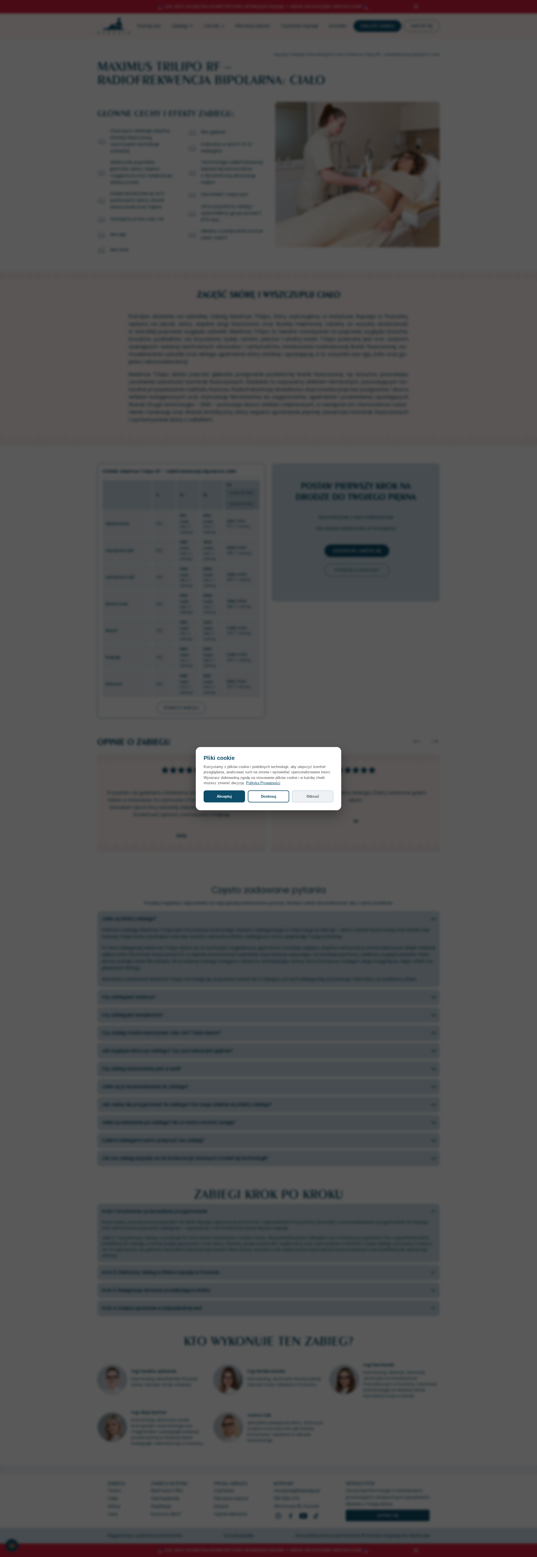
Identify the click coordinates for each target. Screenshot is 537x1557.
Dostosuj (268, 796)
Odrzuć (313, 796)
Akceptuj (224, 796)
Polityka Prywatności (263, 783)
